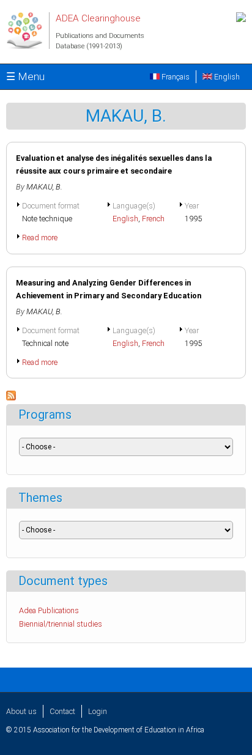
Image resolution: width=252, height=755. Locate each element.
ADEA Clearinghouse (98, 18)
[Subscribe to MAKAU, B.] (11, 397)
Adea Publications (49, 610)
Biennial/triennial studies (60, 623)
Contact (62, 711)
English (226, 76)
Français (175, 76)
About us (21, 711)
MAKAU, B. (44, 186)
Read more (39, 237)
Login (97, 711)
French (153, 218)
